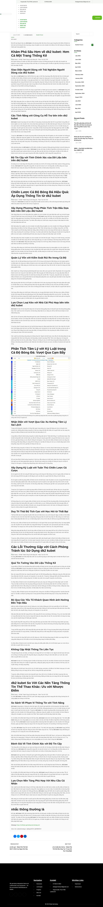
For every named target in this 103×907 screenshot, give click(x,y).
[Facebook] (14, 836)
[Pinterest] (21, 836)
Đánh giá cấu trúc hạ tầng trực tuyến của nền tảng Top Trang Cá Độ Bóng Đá (83, 138)
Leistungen (23, 7)
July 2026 (78, 55)
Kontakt (22, 13)
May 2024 (78, 108)
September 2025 (79, 86)
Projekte (23, 9)
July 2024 (78, 101)
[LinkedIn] (25, 836)
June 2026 (78, 59)
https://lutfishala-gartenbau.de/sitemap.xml (28, 825)
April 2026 (78, 67)
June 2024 (78, 104)
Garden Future (39, 35)
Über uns (23, 11)
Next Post (68, 844)
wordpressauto (28, 35)
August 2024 (78, 97)
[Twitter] (18, 836)
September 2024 (79, 93)
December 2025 (79, 82)
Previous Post (15, 844)
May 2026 (78, 63)
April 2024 (78, 112)
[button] (45, 18)
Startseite (23, 5)
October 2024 (79, 89)
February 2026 (79, 74)
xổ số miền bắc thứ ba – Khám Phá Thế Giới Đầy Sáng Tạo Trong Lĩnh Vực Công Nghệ (62, 849)
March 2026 (78, 71)
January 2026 (79, 78)
